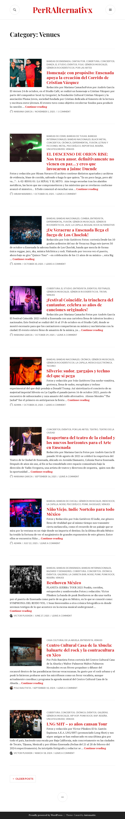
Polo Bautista (22, 688)
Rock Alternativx (104, 225)
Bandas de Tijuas (77, 136)
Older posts (24, 778)
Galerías (62, 574)
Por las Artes (84, 67)
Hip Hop (74, 715)
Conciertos (107, 61)
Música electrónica (100, 362)
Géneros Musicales (96, 64)
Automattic (90, 815)
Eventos (72, 64)
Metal (62, 146)
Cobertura (92, 61)
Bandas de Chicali (67, 501)
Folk (81, 64)
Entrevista (96, 218)
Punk (85, 504)
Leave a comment (66, 194)
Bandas (51, 218)
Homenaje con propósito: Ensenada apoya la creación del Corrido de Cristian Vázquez (80, 77)
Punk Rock (108, 574)
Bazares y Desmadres (59, 571)
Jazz (67, 225)
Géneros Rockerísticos (61, 67)
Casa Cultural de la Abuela (63, 640)
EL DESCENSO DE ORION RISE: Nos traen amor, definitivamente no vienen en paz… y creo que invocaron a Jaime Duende (80, 161)
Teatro (94, 429)
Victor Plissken (23, 615)
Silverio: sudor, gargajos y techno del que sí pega (78, 373)
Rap (96, 715)
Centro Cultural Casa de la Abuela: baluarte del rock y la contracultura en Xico (80, 649)
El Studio (60, 64)
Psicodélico (74, 146)
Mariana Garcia (23, 111)
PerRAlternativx (62, 9)
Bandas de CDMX (56, 136)
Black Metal (99, 139)
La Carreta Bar (77, 574)
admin (17, 264)
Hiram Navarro (23, 194)
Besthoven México (64, 582)
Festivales (104, 288)
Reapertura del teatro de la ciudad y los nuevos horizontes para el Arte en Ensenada (81, 442)
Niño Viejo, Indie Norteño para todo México (80, 511)
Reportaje (88, 146)
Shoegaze (95, 504)
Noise (62, 504)
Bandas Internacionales (96, 568)
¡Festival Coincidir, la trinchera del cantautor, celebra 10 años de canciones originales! (80, 304)
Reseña (99, 146)
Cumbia (85, 218)
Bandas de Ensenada (59, 61)
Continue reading (36, 106)
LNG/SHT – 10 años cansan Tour (77, 723)
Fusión (93, 142)
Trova (103, 291)
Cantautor (78, 61)
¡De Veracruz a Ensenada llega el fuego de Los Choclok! (78, 232)
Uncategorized (56, 149)
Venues (70, 149)
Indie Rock (108, 501)
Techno (51, 366)
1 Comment (64, 111)
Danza (50, 64)
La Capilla (77, 225)
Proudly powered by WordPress (45, 815)
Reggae (88, 225)
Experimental (80, 142)
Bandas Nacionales (79, 139)
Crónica (66, 142)
